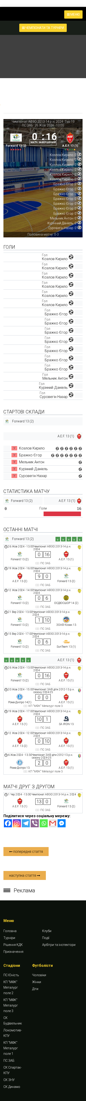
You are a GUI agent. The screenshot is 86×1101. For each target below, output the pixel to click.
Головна (10, 931)
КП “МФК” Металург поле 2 (10, 987)
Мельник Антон (55, 378)
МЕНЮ (75, 14)
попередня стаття (27, 851)
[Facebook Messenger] (62, 823)
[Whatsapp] (44, 823)
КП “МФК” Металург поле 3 (10, 1005)
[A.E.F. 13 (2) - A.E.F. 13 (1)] (43, 742)
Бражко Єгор (56, 314)
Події (45, 938)
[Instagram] (17, 823)
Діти (35, 989)
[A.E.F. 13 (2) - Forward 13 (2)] (43, 577)
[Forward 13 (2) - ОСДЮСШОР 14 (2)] (43, 599)
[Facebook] (8, 823)
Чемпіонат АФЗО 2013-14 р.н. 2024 (37, 121)
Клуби (46, 931)
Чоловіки (39, 975)
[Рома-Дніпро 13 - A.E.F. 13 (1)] (43, 763)
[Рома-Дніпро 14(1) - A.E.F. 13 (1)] (43, 698)
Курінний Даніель (53, 387)
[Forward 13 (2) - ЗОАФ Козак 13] (43, 621)
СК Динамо (11, 1087)
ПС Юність (11, 975)
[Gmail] (53, 823)
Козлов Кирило (55, 259)
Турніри (9, 938)
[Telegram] (26, 823)
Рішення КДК (13, 945)
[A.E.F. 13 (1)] (70, 140)
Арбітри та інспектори (58, 945)
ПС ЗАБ (27, 125)
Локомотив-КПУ (12, 1033)
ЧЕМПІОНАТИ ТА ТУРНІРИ (44, 28)
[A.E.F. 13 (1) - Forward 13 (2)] (43, 802)
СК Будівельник (12, 1020)
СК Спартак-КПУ (12, 1070)
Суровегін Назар (54, 397)
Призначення (13, 951)
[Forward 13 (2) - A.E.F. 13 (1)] (43, 555)
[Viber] (35, 823)
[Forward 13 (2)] (15, 140)
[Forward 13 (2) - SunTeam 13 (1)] (43, 643)
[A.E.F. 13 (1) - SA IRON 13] (43, 720)
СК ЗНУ (9, 1080)
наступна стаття (23, 875)
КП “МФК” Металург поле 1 (10, 1048)
